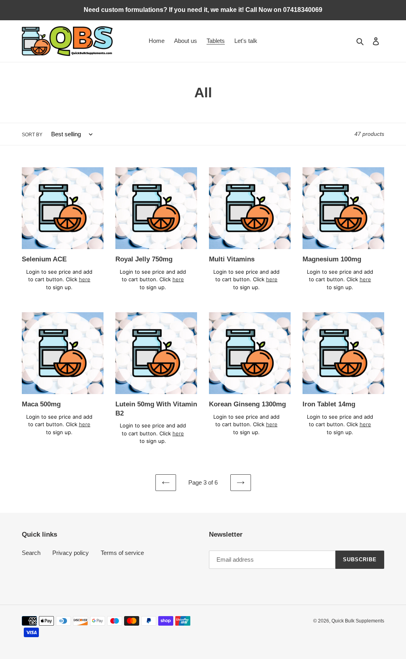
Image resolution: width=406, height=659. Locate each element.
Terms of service (122, 552)
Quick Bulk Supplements (357, 621)
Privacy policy (70, 552)
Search (31, 552)
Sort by (32, 134)
